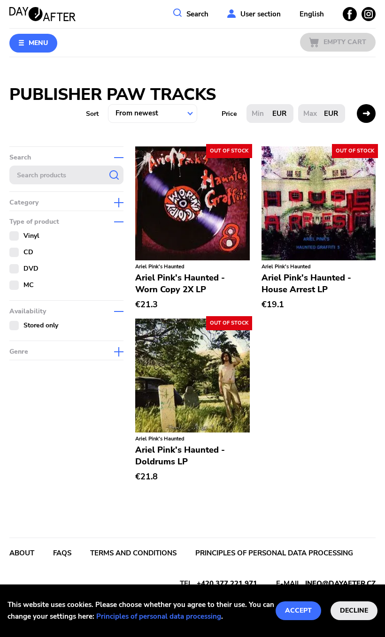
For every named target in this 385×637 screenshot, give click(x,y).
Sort (92, 113)
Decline (354, 610)
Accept (298, 610)
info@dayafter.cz (340, 583)
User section (260, 14)
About (21, 553)
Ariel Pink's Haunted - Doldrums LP (180, 455)
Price (229, 113)
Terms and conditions (133, 553)
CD (28, 252)
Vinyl (31, 235)
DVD (30, 268)
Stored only (40, 325)
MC (28, 285)
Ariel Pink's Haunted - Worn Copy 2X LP (180, 283)
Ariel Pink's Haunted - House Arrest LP (306, 283)
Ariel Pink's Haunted (160, 266)
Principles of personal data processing (158, 616)
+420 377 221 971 (227, 583)
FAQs (62, 553)
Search (197, 14)
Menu (38, 42)
